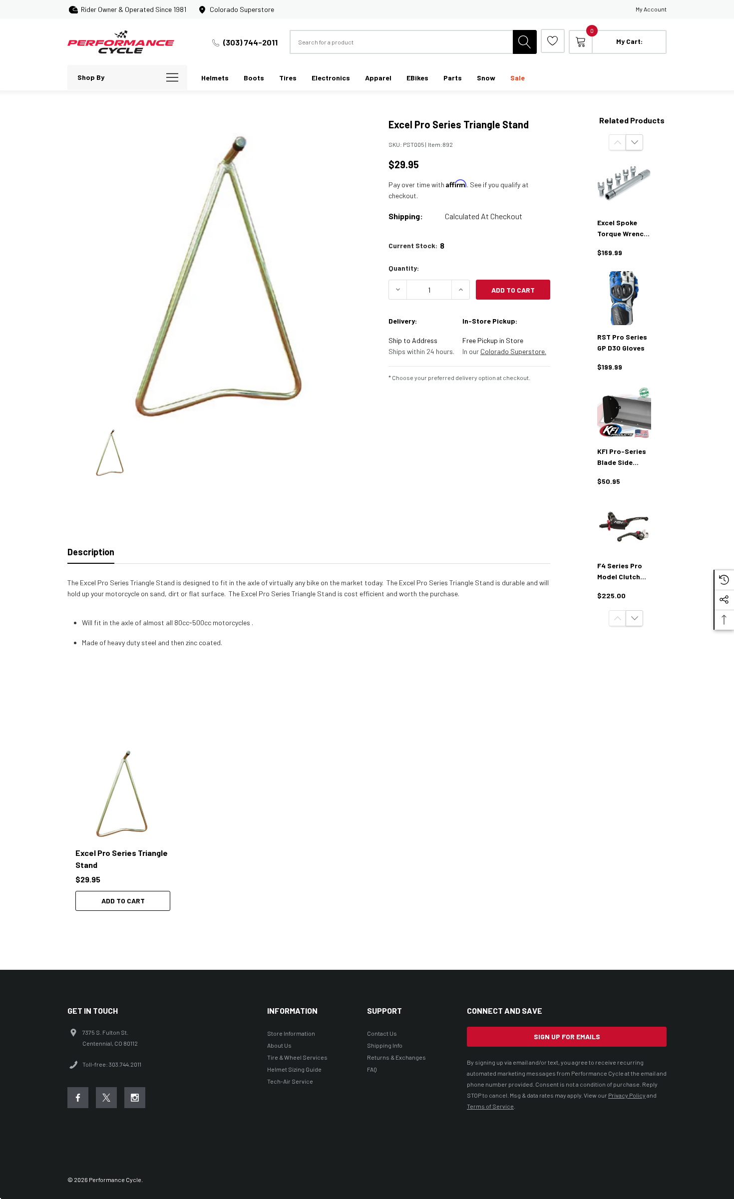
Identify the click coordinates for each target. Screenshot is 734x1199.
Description (90, 551)
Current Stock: (416, 245)
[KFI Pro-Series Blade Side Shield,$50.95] (624, 412)
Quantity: (403, 268)
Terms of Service (490, 1106)
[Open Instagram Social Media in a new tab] (134, 1097)
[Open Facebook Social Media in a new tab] (77, 1097)
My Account (651, 8)
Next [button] (634, 142)
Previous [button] (617, 142)
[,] (122, 791)
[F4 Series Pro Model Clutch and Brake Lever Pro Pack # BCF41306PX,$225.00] (624, 527)
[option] (127, 827)
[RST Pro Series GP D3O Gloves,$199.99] (624, 298)
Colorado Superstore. (513, 351)
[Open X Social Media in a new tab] (106, 1097)
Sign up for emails (567, 1036)
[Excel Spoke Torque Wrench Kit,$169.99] (624, 184)
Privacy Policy (627, 1095)
